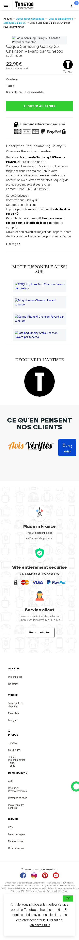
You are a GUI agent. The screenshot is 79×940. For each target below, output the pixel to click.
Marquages (12, 750)
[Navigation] (6, 5)
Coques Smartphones (61, 18)
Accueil (7, 18)
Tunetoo (12, 743)
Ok (68, 898)
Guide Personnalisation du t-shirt (12, 761)
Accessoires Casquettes (30, 18)
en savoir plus (40, 925)
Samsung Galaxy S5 (14, 22)
